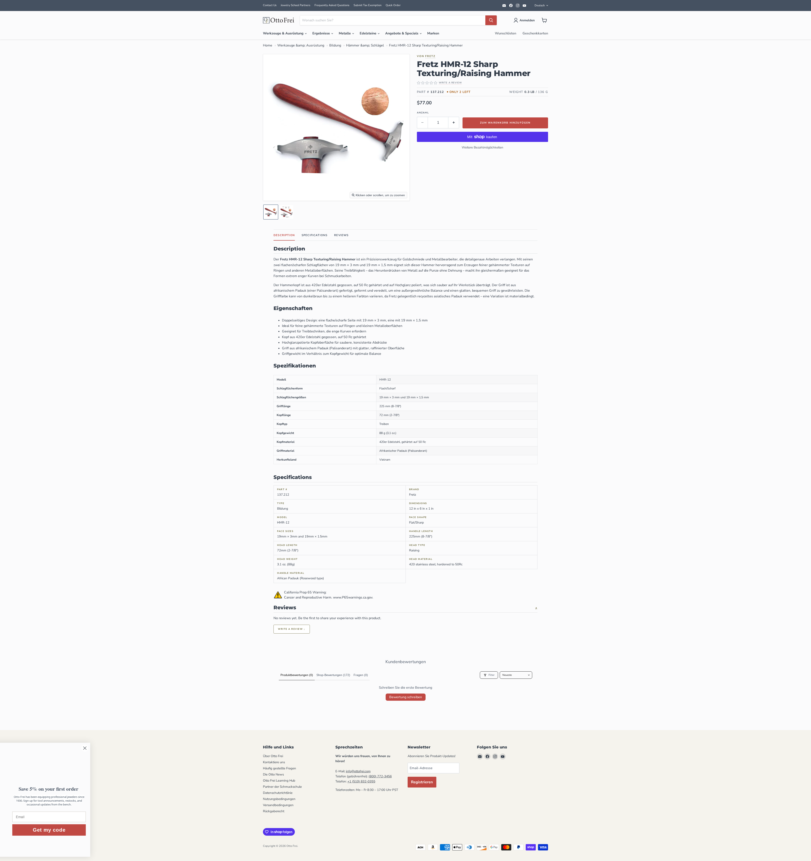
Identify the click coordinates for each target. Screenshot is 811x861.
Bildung (335, 45)
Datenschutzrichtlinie (278, 793)
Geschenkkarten (535, 33)
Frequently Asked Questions (331, 5)
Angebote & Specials (402, 33)
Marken (433, 33)
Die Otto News (273, 774)
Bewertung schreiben (405, 697)
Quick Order (393, 5)
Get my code (128, 830)
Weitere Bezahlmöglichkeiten (482, 147)
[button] (525, 20)
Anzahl (423, 112)
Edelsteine (368, 33)
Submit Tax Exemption (367, 5)
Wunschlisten (505, 33)
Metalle (345, 33)
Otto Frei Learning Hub (279, 780)
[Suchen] (491, 20)
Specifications (314, 235)
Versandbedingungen (278, 805)
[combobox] (392, 20)
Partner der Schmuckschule (282, 787)
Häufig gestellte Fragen (279, 768)
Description (284, 235)
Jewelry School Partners (295, 5)
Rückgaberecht (273, 811)
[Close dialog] (163, 748)
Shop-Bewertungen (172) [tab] (333, 675)
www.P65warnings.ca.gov (352, 597)
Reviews (341, 235)
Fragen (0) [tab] (361, 675)
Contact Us (269, 5)
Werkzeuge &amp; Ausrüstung (300, 45)
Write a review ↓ (291, 629)
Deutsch (540, 5)
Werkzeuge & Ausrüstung (283, 33)
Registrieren (422, 782)
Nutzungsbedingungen (279, 799)
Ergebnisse (321, 33)
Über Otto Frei (273, 756)
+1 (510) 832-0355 (361, 781)
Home (267, 45)
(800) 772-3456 (380, 776)
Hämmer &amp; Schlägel (365, 45)
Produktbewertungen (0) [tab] (296, 675)
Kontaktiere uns (274, 762)
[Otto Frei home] (279, 20)
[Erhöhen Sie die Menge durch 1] (453, 122)
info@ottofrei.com (358, 771)
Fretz (430, 56)
